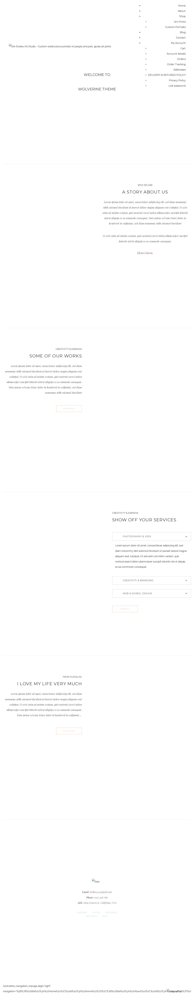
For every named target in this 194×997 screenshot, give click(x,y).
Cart (183, 48)
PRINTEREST (111, 912)
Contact (181, 37)
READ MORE (69, 731)
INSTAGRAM (91, 916)
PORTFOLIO (69, 409)
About (182, 11)
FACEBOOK (82, 912)
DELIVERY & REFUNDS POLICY (167, 75)
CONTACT (125, 609)
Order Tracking (176, 64)
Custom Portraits (175, 27)
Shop (182, 16)
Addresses (179, 69)
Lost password (177, 85)
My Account (178, 43)
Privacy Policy (177, 80)
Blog (183, 32)
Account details (176, 53)
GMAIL (105, 916)
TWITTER (96, 912)
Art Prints (180, 21)
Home (182, 5)
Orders (181, 59)
